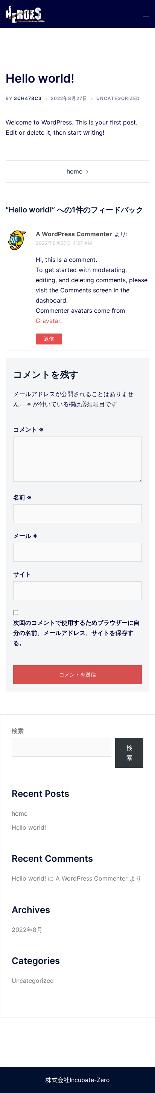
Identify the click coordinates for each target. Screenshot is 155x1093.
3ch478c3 (28, 98)
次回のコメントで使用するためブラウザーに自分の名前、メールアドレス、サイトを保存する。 (76, 633)
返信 (49, 339)
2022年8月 (27, 929)
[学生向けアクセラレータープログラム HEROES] (25, 13)
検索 (18, 731)
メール (25, 536)
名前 (22, 497)
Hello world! (29, 827)
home (74, 171)
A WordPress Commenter (74, 234)
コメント (28, 429)
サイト (22, 574)
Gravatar (48, 320)
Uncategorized (118, 98)
